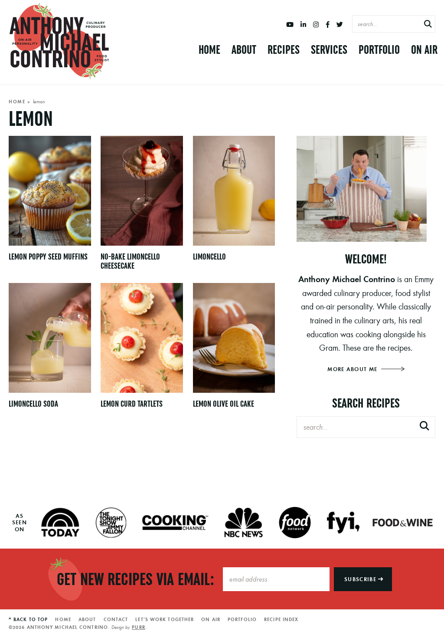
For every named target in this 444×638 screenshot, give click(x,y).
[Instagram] (316, 24)
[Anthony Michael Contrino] (59, 41)
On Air (424, 50)
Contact (116, 619)
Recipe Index (281, 619)
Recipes (284, 50)
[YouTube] (290, 24)
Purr (138, 627)
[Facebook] (327, 24)
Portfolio (379, 50)
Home (209, 50)
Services (329, 50)
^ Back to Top (28, 619)
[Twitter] (339, 24)
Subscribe (361, 579)
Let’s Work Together (164, 619)
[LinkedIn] (303, 24)
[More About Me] (366, 189)
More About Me (353, 369)
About (244, 50)
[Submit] (428, 24)
